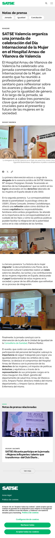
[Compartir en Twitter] (7, 171)
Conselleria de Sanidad (15, 343)
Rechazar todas (27, 525)
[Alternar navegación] (51, 3)
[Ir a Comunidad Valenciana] (8, 3)
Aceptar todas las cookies (27, 532)
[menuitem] (6, 495)
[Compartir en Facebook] (3, 171)
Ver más (27, 471)
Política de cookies (30, 513)
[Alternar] (46, 3)
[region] (27, 520)
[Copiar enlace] (12, 171)
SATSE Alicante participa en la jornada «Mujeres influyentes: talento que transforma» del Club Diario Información (27, 456)
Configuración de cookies (27, 519)
